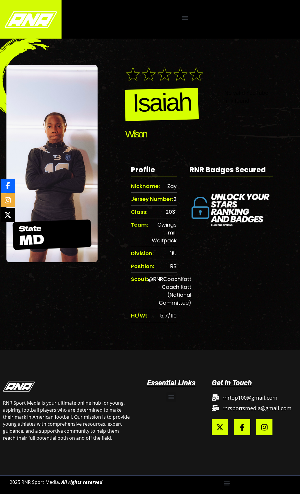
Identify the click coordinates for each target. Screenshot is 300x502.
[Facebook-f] (242, 427)
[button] (185, 18)
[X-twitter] (220, 427)
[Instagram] (264, 427)
